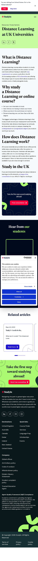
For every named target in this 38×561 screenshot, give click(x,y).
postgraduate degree (21, 129)
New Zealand (6, 445)
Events (22, 441)
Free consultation (18, 203)
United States (7, 448)
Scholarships (24, 437)
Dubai (4, 437)
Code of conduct (8, 467)
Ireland (4, 441)
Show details (28, 286)
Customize (18, 297)
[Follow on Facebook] (10, 414)
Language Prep (25, 433)
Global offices (7, 459)
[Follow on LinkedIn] (4, 414)
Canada (5, 433)
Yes (4, 9)
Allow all (19, 291)
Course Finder (25, 426)
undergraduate (7, 129)
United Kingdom (8, 426)
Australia (5, 430)
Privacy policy (18, 543)
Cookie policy (30, 543)
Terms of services (5, 543)
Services (23, 430)
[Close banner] (35, 257)
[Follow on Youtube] (16, 414)
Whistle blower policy (10, 470)
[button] (16, 355)
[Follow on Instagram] (21, 414)
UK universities (22, 76)
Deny (19, 302)
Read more (12, 347)
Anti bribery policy (9, 463)
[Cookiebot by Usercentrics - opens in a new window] (23, 258)
